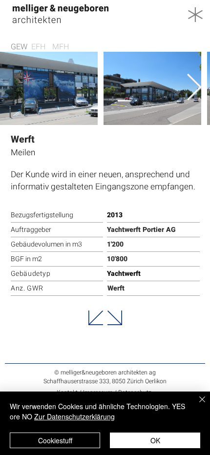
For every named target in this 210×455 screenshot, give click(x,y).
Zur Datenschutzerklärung (74, 416)
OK (155, 440)
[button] (195, 14)
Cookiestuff (55, 440)
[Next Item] (194, 88)
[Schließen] (196, 405)
